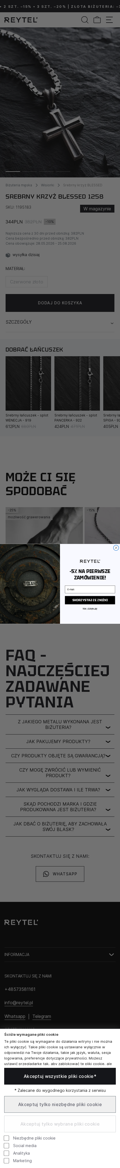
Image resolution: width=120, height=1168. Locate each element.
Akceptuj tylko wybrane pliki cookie (60, 1124)
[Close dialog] (116, 548)
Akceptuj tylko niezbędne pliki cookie (60, 1104)
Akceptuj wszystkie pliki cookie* (60, 1076)
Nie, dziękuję (90, 608)
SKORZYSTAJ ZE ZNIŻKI (90, 600)
